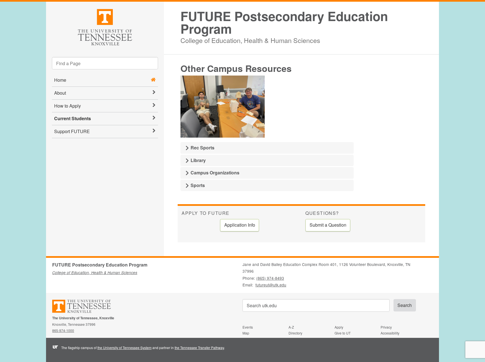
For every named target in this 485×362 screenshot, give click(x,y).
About (60, 93)
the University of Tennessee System (124, 347)
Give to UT (343, 333)
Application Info (239, 225)
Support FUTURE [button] (72, 131)
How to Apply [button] (67, 106)
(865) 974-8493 (270, 278)
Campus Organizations (214, 172)
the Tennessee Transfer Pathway (199, 347)
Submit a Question (328, 225)
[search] (105, 63)
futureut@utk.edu (270, 285)
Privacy (386, 327)
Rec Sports (201, 147)
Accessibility (390, 333)
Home (60, 80)
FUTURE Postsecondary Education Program (284, 22)
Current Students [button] (72, 118)
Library (197, 160)
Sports (197, 185)
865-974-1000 (63, 330)
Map (245, 333)
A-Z (291, 327)
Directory (295, 333)
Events (247, 327)
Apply (339, 327)
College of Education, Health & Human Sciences (250, 39)
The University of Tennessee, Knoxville (105, 26)
